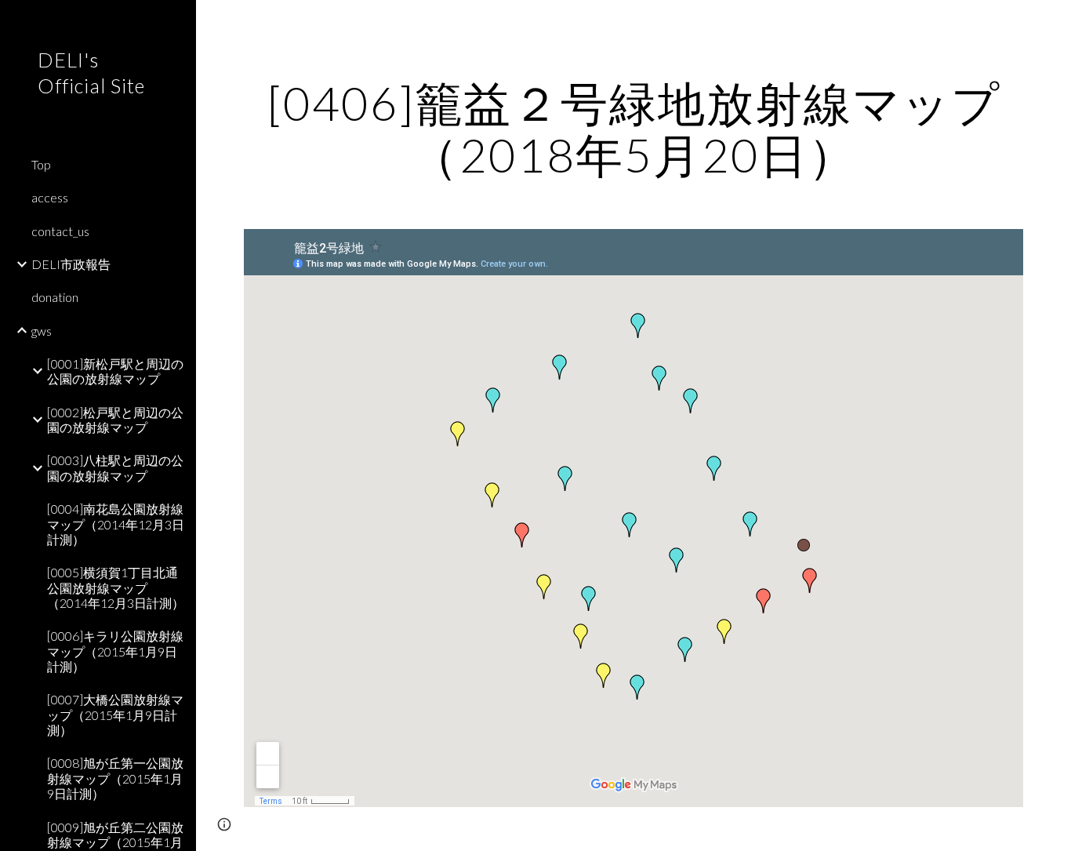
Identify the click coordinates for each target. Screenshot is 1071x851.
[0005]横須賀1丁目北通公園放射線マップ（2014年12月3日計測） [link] (115, 587)
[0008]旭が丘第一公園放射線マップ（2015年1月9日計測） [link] (115, 778)
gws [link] (41, 330)
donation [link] (54, 296)
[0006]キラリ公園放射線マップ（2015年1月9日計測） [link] (115, 651)
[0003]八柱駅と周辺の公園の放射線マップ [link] (115, 467)
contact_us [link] (60, 231)
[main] (634, 128)
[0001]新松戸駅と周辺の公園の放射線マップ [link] (115, 371)
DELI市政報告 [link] (71, 263)
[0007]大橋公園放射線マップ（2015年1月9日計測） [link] (115, 714)
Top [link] (41, 164)
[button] (1052, 22)
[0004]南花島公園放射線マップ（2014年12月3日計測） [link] (115, 524)
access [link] (49, 197)
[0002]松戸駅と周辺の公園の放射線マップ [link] (115, 420)
